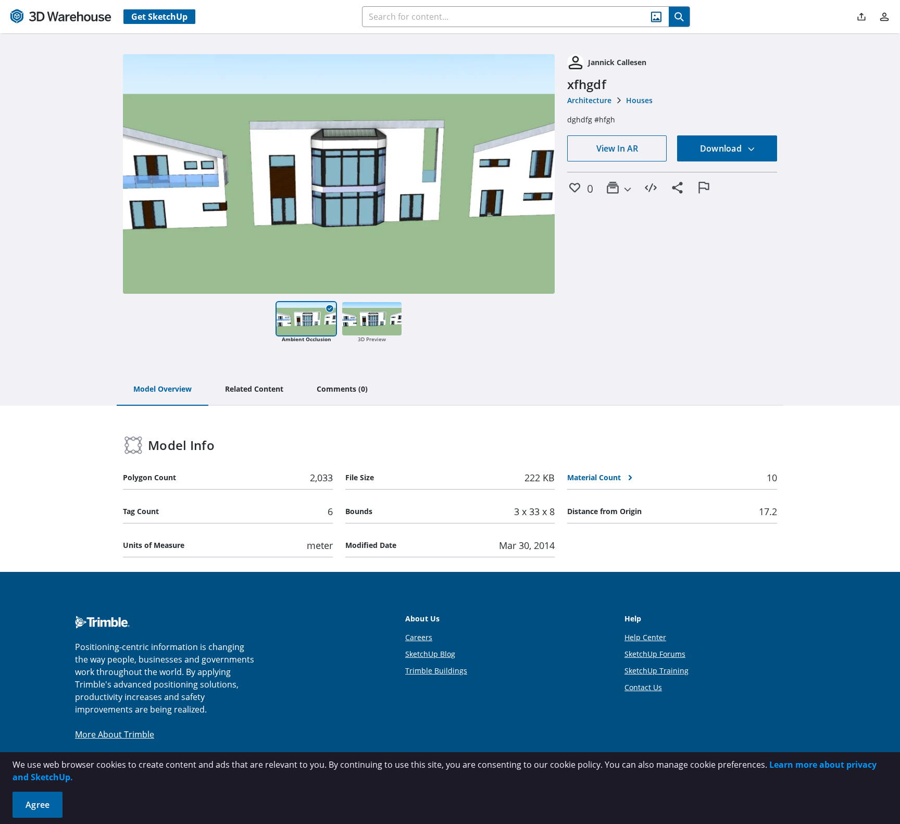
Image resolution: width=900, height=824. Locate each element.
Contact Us (643, 687)
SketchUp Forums (654, 654)
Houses (639, 100)
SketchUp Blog (430, 654)
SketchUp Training (656, 671)
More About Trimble (114, 734)
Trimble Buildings (436, 671)
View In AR (617, 148)
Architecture (589, 100)
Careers (418, 637)
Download (722, 148)
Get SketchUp (159, 16)
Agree (37, 804)
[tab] (162, 389)
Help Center (645, 637)
